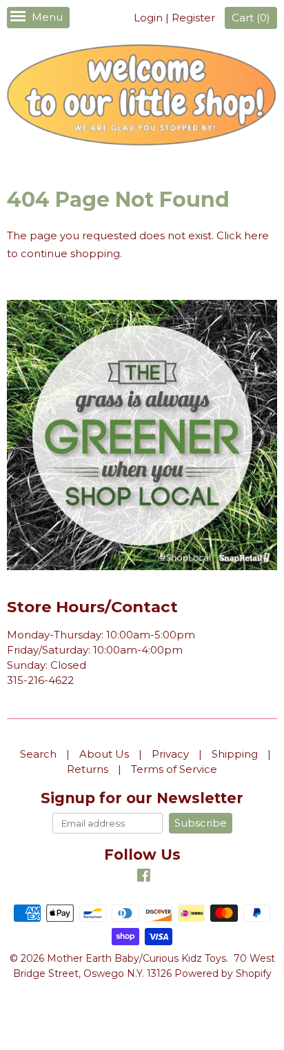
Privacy (170, 753)
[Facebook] (143, 877)
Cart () (251, 17)
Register (193, 17)
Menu (47, 16)
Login (148, 17)
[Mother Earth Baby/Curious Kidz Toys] (142, 97)
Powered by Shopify (223, 973)
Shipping (235, 753)
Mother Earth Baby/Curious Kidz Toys (136, 958)
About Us (104, 753)
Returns (87, 769)
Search (38, 753)
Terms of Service (174, 769)
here (256, 235)
